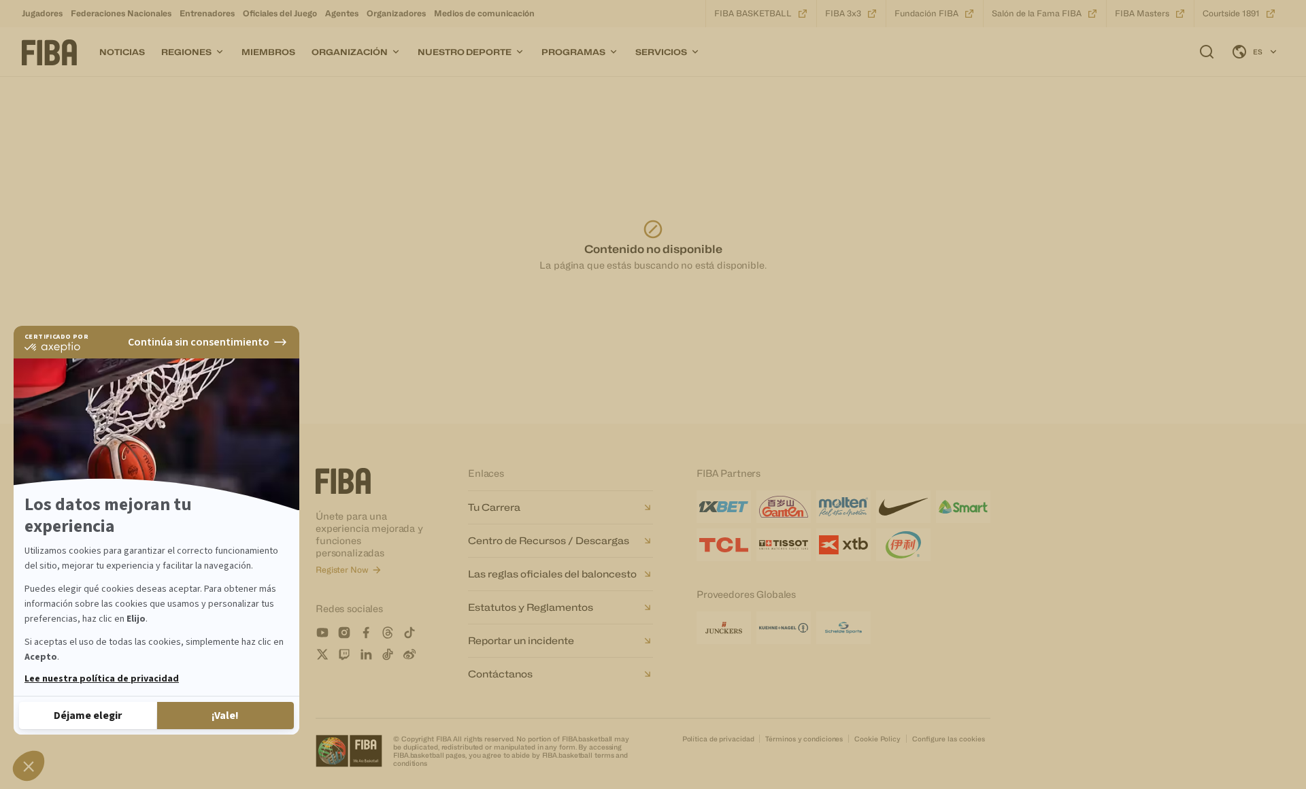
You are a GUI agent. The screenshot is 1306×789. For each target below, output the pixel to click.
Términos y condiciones (804, 739)
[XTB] (843, 544)
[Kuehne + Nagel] (783, 627)
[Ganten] (783, 506)
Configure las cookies (948, 739)
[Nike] (903, 506)
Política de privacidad (718, 739)
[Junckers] (724, 627)
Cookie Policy (877, 739)
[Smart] (963, 506)
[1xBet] (724, 506)
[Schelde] (843, 627)
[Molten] (843, 506)
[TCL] (724, 544)
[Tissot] (783, 544)
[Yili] (903, 544)
